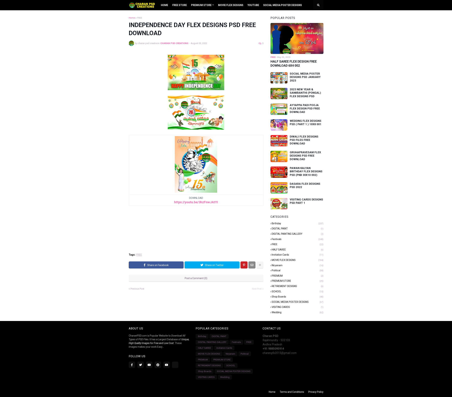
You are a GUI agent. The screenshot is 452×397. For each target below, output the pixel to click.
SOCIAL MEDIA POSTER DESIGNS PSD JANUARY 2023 (305, 77)
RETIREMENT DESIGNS (297, 286)
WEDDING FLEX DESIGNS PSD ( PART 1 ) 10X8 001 (305, 122)
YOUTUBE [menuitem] (253, 5)
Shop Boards (297, 296)
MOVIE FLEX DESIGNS (297, 260)
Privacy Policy (315, 391)
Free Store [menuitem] (179, 5)
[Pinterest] (244, 264)
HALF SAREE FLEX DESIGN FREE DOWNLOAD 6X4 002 (293, 63)
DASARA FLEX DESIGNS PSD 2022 (305, 185)
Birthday (297, 223)
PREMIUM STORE (297, 280)
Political (297, 270)
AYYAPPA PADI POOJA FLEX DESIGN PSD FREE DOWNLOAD (305, 109)
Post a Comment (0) (196, 278)
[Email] (251, 264)
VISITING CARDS (297, 307)
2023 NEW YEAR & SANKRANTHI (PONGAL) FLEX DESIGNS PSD (305, 93)
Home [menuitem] (164, 5)
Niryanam (297, 265)
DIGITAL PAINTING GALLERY (297, 233)
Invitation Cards (297, 254)
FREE (139, 18)
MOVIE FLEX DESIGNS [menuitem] (230, 5)
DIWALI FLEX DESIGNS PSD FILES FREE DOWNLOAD (304, 140)
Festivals (297, 239)
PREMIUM (297, 275)
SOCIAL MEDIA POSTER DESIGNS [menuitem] (282, 5)
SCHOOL (297, 291)
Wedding (297, 312)
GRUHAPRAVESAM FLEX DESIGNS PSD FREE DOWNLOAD (305, 156)
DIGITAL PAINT (297, 228)
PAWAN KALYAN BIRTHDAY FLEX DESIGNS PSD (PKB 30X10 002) (306, 172)
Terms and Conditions (292, 391)
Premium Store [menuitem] (201, 5)
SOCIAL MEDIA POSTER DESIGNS (297, 301)
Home (132, 18)
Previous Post (137, 288)
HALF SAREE (297, 249)
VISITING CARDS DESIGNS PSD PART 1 (306, 201)
